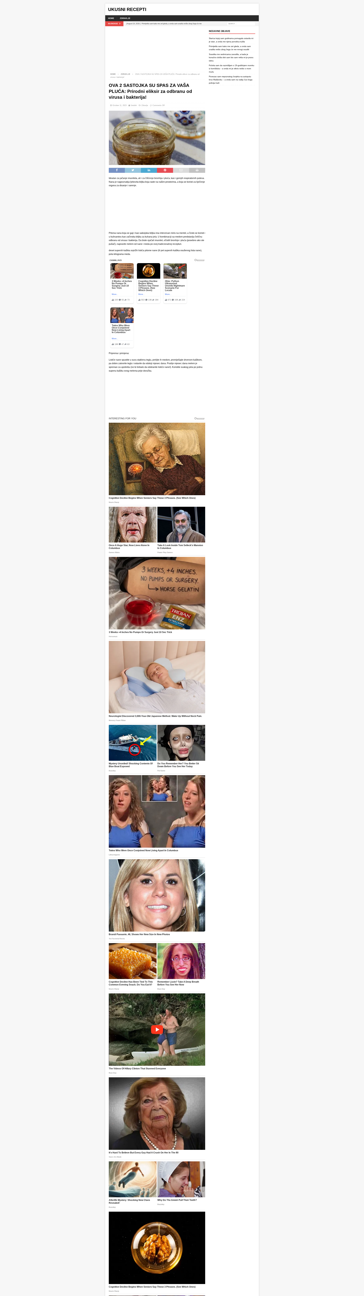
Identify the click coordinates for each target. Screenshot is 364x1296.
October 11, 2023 (119, 105)
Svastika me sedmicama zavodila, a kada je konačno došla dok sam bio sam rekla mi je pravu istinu (231, 57)
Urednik (134, 105)
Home (111, 18)
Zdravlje (125, 18)
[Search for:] (241, 24)
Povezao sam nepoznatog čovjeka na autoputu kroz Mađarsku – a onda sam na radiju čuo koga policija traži (230, 79)
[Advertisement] (157, 51)
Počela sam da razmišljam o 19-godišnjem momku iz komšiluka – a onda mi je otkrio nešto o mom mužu (231, 68)
